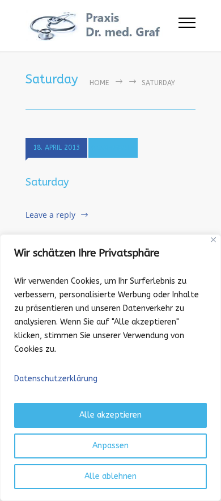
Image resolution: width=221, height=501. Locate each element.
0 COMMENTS (113, 147)
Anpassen (110, 446)
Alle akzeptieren (110, 415)
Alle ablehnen (110, 476)
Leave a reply (50, 214)
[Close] (213, 239)
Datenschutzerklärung (55, 379)
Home (99, 83)
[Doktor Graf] (102, 25)
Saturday (47, 182)
